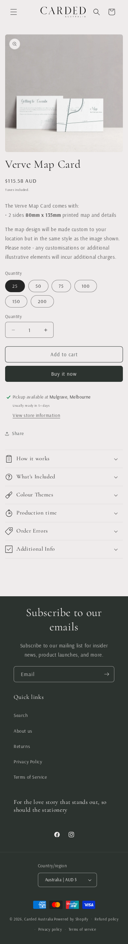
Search (21, 715)
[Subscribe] (106, 674)
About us (23, 731)
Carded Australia (38, 918)
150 (16, 301)
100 (86, 286)
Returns (22, 746)
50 (38, 286)
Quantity (13, 316)
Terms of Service (30, 777)
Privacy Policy (28, 762)
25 (15, 286)
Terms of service (82, 929)
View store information (36, 415)
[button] (13, 11)
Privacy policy (50, 929)
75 (61, 286)
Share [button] (18, 433)
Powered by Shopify (71, 918)
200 (42, 301)
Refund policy (106, 919)
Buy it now (64, 374)
